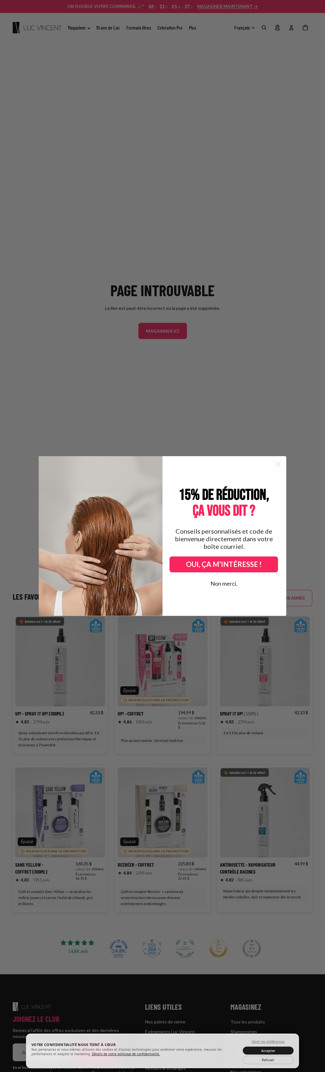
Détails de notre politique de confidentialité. (126, 1054)
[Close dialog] (278, 464)
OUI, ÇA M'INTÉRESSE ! (224, 564)
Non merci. (223, 583)
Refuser (268, 1059)
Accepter (268, 1050)
